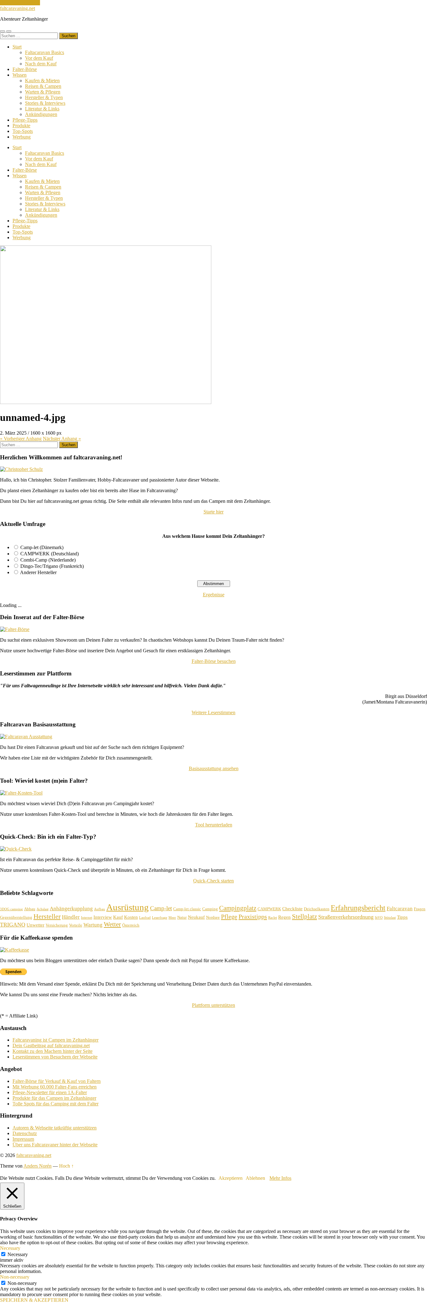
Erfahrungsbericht (358, 907)
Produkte (21, 125)
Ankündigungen (41, 114)
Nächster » (62, 438)
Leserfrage (159, 917)
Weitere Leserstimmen (213, 712)
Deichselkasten (316, 909)
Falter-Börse (25, 69)
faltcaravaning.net (17, 8)
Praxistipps (253, 916)
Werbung (22, 136)
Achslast (42, 909)
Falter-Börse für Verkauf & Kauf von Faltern (57, 1081)
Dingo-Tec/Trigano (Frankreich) (52, 566)
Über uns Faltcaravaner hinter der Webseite (55, 1144)
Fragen (419, 909)
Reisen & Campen (43, 86)
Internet (86, 917)
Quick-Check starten (213, 880)
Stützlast (390, 917)
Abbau (29, 909)
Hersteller (47, 916)
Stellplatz (304, 916)
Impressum (23, 1139)
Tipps (402, 917)
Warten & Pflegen (42, 91)
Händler (71, 917)
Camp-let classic (187, 909)
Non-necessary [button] (14, 1277)
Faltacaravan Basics (44, 52)
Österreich (130, 925)
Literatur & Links (42, 108)
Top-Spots (23, 131)
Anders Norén (37, 1166)
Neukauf (196, 917)
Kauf (118, 917)
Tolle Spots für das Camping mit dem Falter (55, 1103)
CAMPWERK (269, 909)
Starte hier (213, 511)
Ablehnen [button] (255, 1178)
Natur (182, 917)
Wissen (20, 75)
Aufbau (99, 909)
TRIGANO (12, 925)
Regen (284, 917)
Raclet (272, 917)
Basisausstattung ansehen (214, 768)
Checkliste (292, 908)
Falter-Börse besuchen (214, 661)
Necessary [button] (10, 1248)
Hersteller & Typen (44, 97)
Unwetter (35, 924)
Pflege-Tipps (25, 120)
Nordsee (213, 917)
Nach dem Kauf (41, 63)
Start (17, 46)
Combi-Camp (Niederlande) (48, 560)
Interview (102, 917)
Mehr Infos (280, 1178)
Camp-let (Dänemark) (41, 547)
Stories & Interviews (45, 103)
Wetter (112, 924)
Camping (210, 909)
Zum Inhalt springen (20, 2)
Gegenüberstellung (16, 917)
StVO (379, 917)
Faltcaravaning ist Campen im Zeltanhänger (55, 1040)
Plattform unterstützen (213, 1005)
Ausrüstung (127, 907)
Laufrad (145, 917)
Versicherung (57, 925)
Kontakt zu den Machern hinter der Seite (53, 1051)
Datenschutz (25, 1133)
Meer (172, 917)
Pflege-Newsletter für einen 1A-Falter (50, 1092)
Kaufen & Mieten (42, 80)
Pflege (229, 916)
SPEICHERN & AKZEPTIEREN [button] (34, 1300)
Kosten (131, 917)
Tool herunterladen (213, 824)
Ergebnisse (213, 594)
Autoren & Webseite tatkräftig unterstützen (55, 1127)
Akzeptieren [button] (231, 1178)
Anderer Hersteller (38, 572)
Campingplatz (237, 908)
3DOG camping (11, 909)
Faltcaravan (400, 909)
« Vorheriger (21, 438)
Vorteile (75, 925)
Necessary (18, 1254)
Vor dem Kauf (39, 58)
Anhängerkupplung (71, 909)
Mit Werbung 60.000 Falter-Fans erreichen (55, 1086)
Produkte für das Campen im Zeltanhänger (54, 1098)
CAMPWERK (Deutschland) (49, 553)
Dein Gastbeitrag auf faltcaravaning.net (51, 1045)
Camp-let (161, 908)
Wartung (93, 925)
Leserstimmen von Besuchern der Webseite (55, 1056)
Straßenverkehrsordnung (346, 917)
